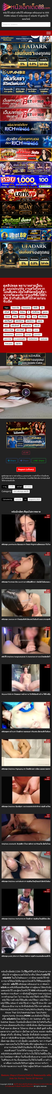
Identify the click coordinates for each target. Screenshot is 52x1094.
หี (28, 312)
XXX (15, 491)
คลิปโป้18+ (30, 321)
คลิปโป (40, 321)
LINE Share (38, 460)
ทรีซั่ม (15, 317)
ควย (34, 317)
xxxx (29, 330)
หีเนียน (22, 312)
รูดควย (45, 312)
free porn (8, 343)
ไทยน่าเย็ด (15, 308)
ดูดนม (22, 317)
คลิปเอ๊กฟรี (15, 326)
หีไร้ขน (14, 312)
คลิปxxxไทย (8, 330)
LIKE (27, 453)
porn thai (7, 339)
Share (12, 460)
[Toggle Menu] (48, 33)
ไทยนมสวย (26, 308)
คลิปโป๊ (26, 491)
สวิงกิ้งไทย (35, 312)
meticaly (44, 339)
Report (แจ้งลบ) (26, 469)
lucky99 (18, 499)
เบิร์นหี (6, 312)
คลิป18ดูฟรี (20, 330)
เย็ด (42, 308)
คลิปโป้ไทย (19, 321)
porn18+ (37, 335)
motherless (33, 339)
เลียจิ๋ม (35, 308)
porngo (28, 335)
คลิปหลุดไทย (26, 326)
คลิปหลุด (20, 491)
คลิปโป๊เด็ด (43, 317)
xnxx (36, 330)
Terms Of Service (34, 1078)
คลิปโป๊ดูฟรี (8, 321)
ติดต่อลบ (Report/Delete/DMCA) (17, 1075)
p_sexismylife (20, 339)
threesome (8, 335)
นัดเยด (7, 317)
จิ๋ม (29, 317)
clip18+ (18, 343)
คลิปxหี (36, 326)
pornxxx (19, 335)
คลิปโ (6, 326)
